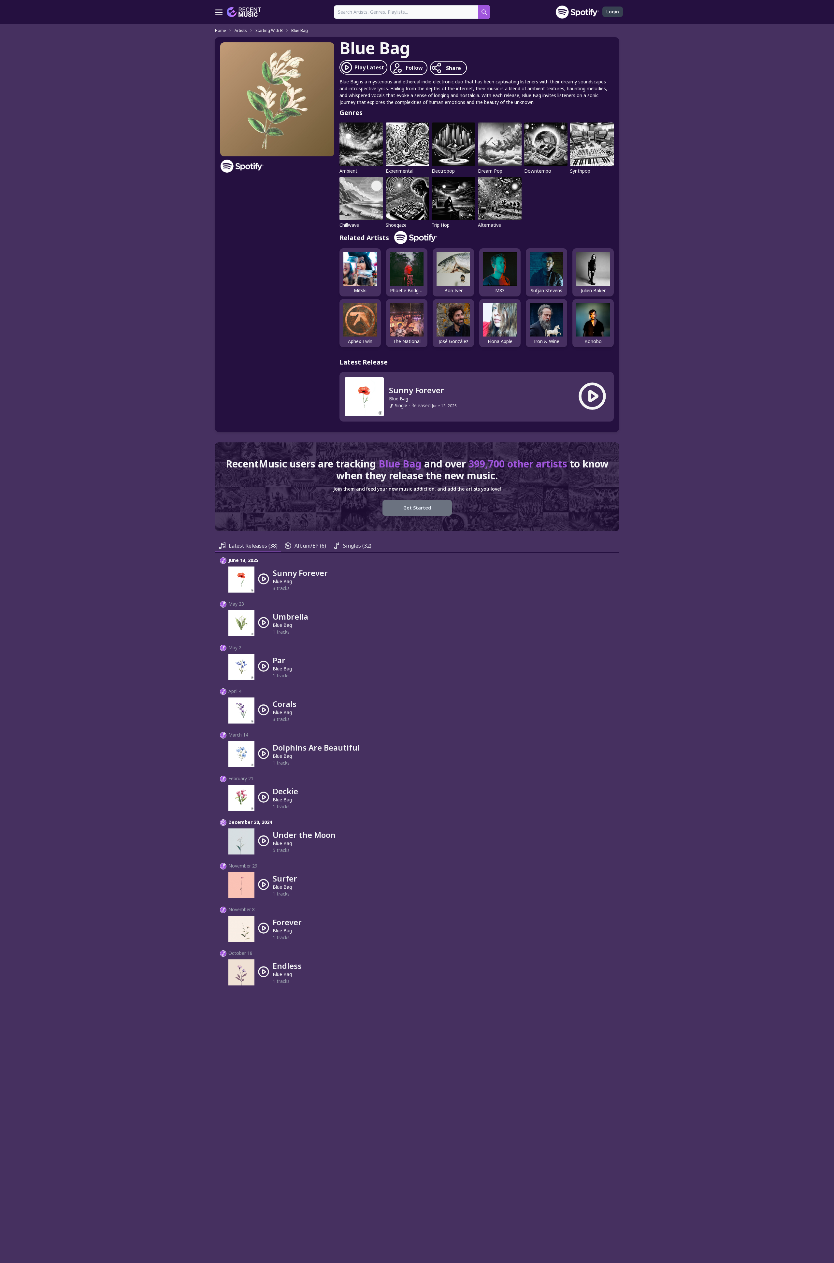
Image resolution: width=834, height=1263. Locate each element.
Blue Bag (299, 30)
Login (612, 11)
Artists (241, 30)
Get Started (417, 508)
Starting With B (269, 30)
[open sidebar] (219, 12)
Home (220, 30)
